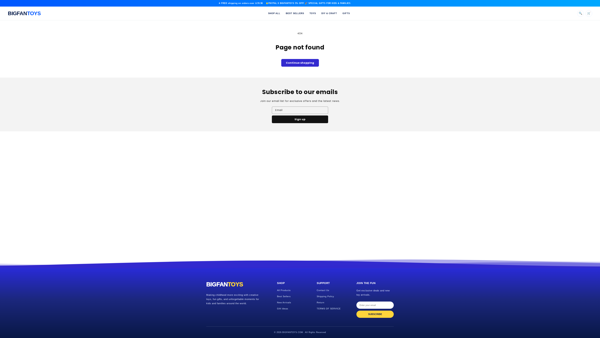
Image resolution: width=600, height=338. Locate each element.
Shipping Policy (325, 296)
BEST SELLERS (295, 13)
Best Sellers (284, 296)
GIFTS (346, 13)
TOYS (313, 13)
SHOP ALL (274, 13)
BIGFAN (24, 13)
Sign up (300, 119)
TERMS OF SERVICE (328, 308)
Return (320, 302)
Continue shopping (300, 63)
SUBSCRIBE (375, 314)
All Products (284, 290)
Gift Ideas (282, 308)
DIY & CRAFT (329, 13)
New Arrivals (284, 302)
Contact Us (323, 290)
